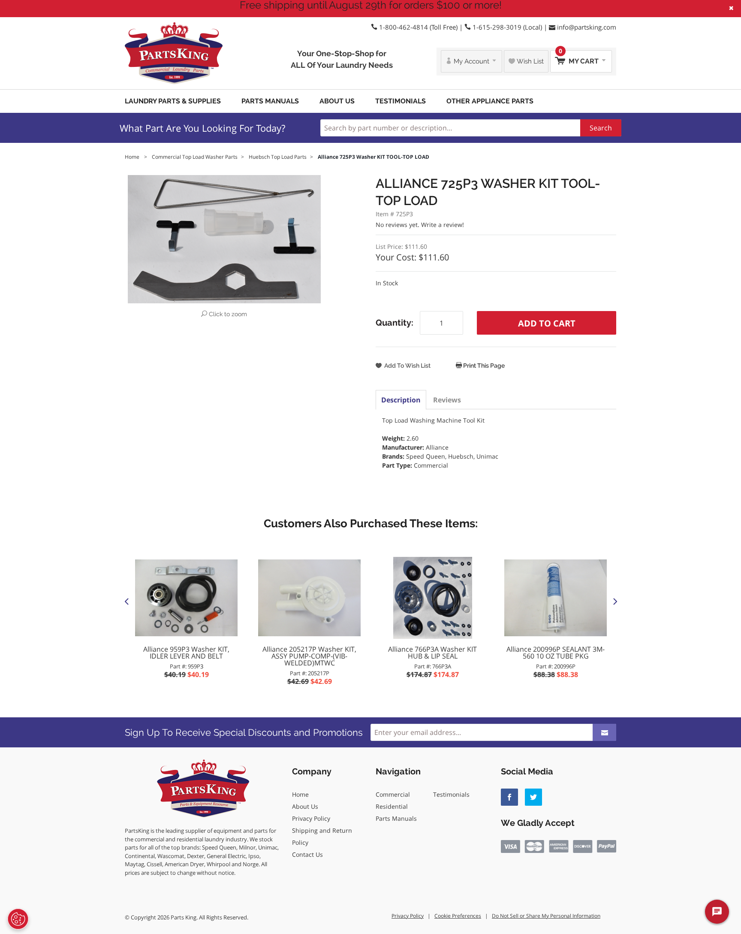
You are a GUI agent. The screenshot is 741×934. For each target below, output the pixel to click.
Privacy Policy (311, 818)
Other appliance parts (489, 101)
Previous (126, 601)
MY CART (579, 57)
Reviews (447, 400)
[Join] (604, 732)
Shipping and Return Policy (322, 836)
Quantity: (394, 322)
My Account (471, 61)
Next (614, 601)
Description (401, 400)
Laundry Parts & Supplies (173, 101)
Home (300, 794)
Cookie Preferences (457, 915)
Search (601, 128)
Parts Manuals (270, 101)
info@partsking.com (586, 27)
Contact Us (307, 854)
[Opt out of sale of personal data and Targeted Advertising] (18, 919)
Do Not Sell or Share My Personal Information (546, 915)
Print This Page (483, 365)
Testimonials (400, 101)
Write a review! (442, 225)
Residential (392, 806)
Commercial (393, 794)
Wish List (529, 61)
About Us (337, 101)
